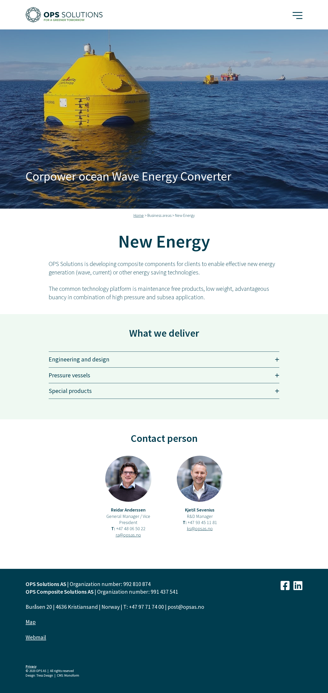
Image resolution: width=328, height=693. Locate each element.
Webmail (36, 637)
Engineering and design (164, 359)
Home (139, 215)
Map (31, 621)
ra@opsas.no (128, 535)
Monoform (71, 675)
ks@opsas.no (200, 528)
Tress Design (44, 675)
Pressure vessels (164, 375)
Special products (164, 391)
